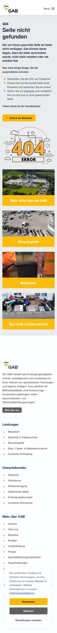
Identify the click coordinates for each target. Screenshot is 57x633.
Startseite (29, 91)
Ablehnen (28, 610)
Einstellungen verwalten (29, 620)
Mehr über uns (12, 410)
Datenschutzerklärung (22, 593)
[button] (49, 8)
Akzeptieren (28, 601)
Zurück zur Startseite (21, 118)
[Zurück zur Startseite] (10, 8)
